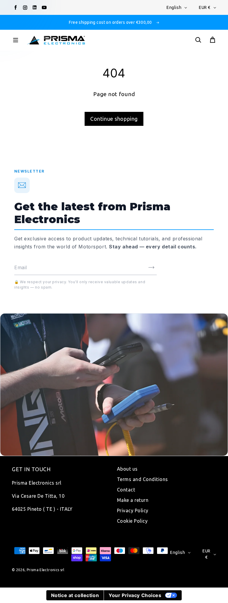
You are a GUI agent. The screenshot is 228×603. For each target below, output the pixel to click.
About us (127, 469)
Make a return (132, 500)
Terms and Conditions (142, 479)
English (174, 7)
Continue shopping (114, 119)
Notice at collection (75, 595)
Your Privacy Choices (135, 595)
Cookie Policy (132, 521)
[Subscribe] (151, 267)
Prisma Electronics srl (45, 570)
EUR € (204, 7)
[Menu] (15, 40)
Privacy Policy (132, 510)
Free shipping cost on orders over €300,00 (110, 22)
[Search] (198, 40)
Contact (126, 489)
